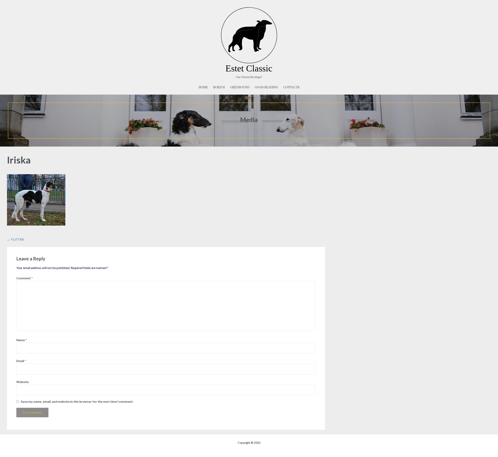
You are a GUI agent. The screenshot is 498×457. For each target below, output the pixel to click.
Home (203, 87)
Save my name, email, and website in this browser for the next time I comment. (77, 401)
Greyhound (239, 87)
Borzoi (219, 87)
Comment (24, 278)
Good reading (266, 87)
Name (21, 340)
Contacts (291, 87)
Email (21, 361)
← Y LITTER (15, 239)
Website (22, 382)
